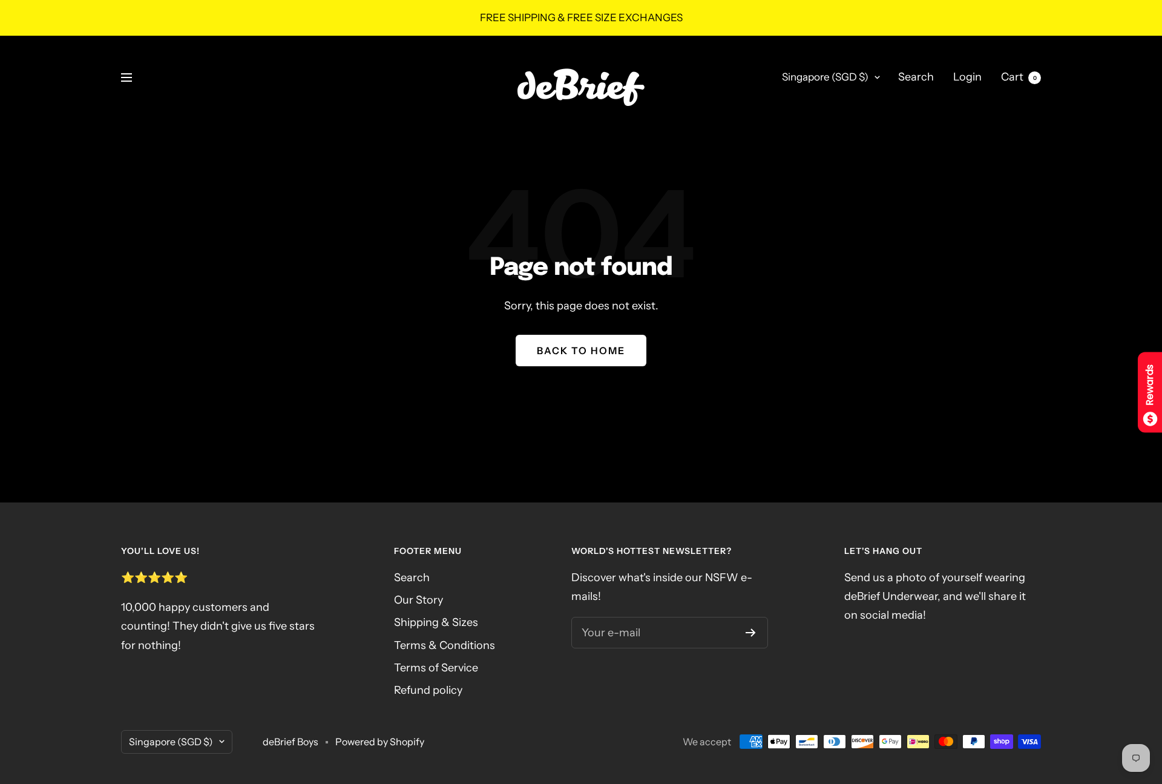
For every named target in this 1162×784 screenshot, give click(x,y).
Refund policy (428, 690)
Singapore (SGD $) (825, 77)
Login (967, 77)
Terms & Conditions (444, 645)
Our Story (418, 600)
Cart (1019, 77)
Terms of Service (436, 667)
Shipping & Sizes (436, 622)
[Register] (751, 632)
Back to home (581, 350)
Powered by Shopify (379, 742)
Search (916, 77)
